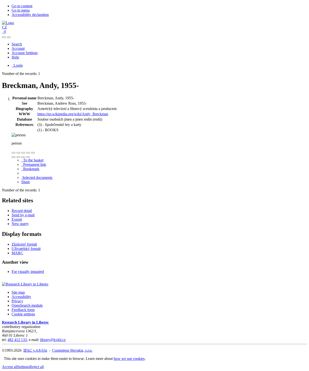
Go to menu (21, 10)
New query (20, 224)
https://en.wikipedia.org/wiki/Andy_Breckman (72, 114)
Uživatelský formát (26, 249)
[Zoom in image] (13, 152)
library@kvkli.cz (53, 340)
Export (17, 219)
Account (18, 48)
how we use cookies (129, 358)
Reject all (36, 367)
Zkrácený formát (24, 244)
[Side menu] (4, 37)
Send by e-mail (23, 215)
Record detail (22, 211)
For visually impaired (28, 271)
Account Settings (25, 53)
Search (17, 44)
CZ (4, 27)
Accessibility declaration (30, 15)
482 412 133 (17, 340)
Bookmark (30, 169)
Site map (18, 292)
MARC (17, 253)
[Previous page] (23, 157)
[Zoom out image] (18, 152)
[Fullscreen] (28, 152)
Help (15, 57)
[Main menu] (9, 37)
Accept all (9, 367)
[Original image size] (23, 152)
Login (17, 65)
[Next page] (28, 157)
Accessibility (21, 297)
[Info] (33, 152)
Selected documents (36, 177)
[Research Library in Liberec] (25, 284)
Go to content (22, 6)
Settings (23, 367)
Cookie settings (23, 314)
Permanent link (33, 164)
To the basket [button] (32, 160)
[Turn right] (18, 157)
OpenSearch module (27, 305)
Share (25, 182)
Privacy (17, 301)
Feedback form (23, 310)
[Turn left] (13, 157)
